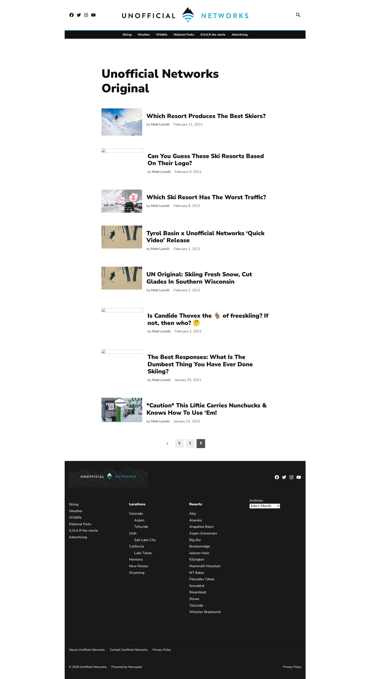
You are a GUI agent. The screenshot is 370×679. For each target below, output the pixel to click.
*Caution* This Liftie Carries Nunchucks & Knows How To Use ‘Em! (206, 409)
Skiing (127, 35)
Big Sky (195, 540)
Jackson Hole (199, 553)
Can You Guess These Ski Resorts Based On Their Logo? (206, 160)
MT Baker (196, 572)
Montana (136, 559)
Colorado (136, 513)
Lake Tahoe (143, 553)
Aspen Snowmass (203, 533)
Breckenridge (199, 546)
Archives (256, 500)
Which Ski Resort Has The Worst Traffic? (206, 197)
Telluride (141, 526)
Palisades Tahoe (201, 579)
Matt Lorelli (160, 124)
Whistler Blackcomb (205, 612)
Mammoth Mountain (205, 566)
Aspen (139, 520)
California (136, 546)
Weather (144, 35)
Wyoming (136, 572)
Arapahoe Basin (201, 526)
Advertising (240, 35)
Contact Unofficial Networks (129, 650)
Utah (133, 533)
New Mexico (138, 566)
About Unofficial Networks (87, 650)
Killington (196, 559)
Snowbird (196, 585)
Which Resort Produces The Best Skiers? (206, 116)
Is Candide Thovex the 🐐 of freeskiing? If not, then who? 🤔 (208, 319)
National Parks (184, 35)
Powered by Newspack (126, 667)
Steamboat (197, 592)
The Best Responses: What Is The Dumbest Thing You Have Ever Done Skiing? (200, 364)
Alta (192, 513)
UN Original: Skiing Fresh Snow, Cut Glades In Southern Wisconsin (199, 278)
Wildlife (161, 35)
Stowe (194, 599)
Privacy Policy (162, 650)
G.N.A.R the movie (212, 35)
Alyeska (195, 520)
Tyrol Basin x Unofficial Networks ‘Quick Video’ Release (205, 237)
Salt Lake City (145, 540)
